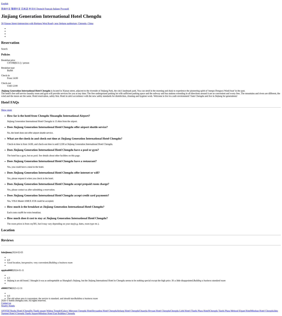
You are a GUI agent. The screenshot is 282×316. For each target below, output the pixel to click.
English (4, 3)
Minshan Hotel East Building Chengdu (57, 313)
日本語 (24, 8)
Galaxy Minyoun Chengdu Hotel (76, 311)
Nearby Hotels (8, 306)
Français (48, 8)
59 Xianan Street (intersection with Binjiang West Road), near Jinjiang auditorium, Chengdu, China (47, 23)
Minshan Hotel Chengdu (262, 311)
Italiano (56, 8)
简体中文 (6, 8)
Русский (65, 8)
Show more (6, 110)
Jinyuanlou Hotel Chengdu (104, 311)
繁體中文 (16, 8)
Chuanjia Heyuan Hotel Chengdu (154, 311)
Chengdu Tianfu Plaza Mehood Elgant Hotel (230, 311)
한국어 (32, 8)
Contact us (6, 303)
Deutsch (40, 8)
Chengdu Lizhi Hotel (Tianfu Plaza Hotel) (189, 311)
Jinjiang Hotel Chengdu (128, 311)
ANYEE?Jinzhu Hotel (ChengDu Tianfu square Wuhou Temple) (31, 311)
